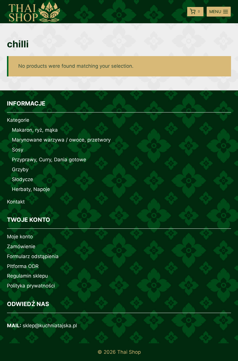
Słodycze (22, 179)
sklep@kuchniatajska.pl (50, 325)
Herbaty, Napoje (31, 189)
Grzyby (20, 169)
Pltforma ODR (23, 266)
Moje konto (20, 237)
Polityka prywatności (31, 286)
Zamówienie (21, 246)
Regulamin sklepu (27, 276)
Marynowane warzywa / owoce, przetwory (61, 140)
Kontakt (16, 202)
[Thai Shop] (34, 11)
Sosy (17, 150)
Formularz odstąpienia (33, 256)
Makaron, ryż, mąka (35, 130)
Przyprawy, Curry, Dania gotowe (49, 159)
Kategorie (18, 120)
